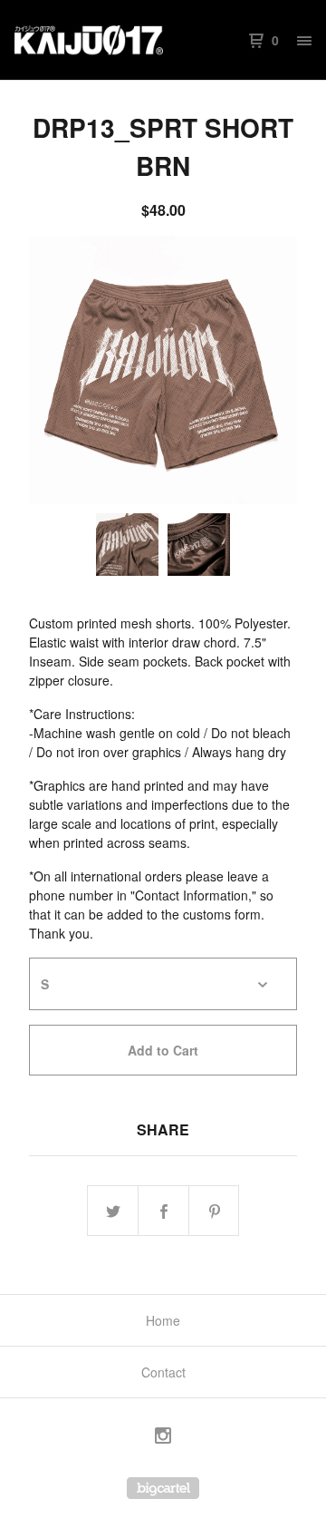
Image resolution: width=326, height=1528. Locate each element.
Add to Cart (163, 1050)
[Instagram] (163, 1437)
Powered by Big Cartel (163, 1488)
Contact (163, 1372)
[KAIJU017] (88, 40)
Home (163, 1320)
